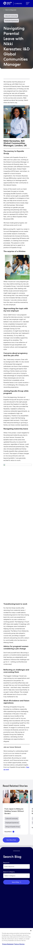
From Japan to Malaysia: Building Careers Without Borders (14, 811)
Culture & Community (11, 16)
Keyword (6, 863)
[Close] (16, 849)
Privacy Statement (8, 944)
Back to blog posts (10, 10)
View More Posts (11, 840)
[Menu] (28, 3)
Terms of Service (19, 944)
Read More (8, 831)
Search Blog (15, 882)
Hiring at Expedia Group (13, 826)
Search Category (9, 872)
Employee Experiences (11, 20)
